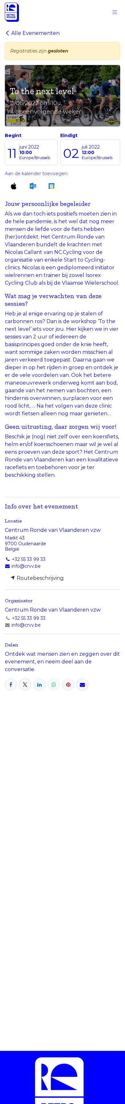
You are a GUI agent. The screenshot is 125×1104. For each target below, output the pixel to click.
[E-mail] (82, 684)
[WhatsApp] (54, 684)
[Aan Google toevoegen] (51, 186)
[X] (25, 684)
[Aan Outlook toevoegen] (33, 186)
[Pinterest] (68, 684)
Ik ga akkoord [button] (100, 1091)
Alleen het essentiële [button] (52, 1091)
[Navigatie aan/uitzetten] (114, 12)
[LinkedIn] (40, 684)
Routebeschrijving (39, 578)
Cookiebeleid (19, 1071)
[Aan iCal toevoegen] (13, 186)
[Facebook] (11, 684)
